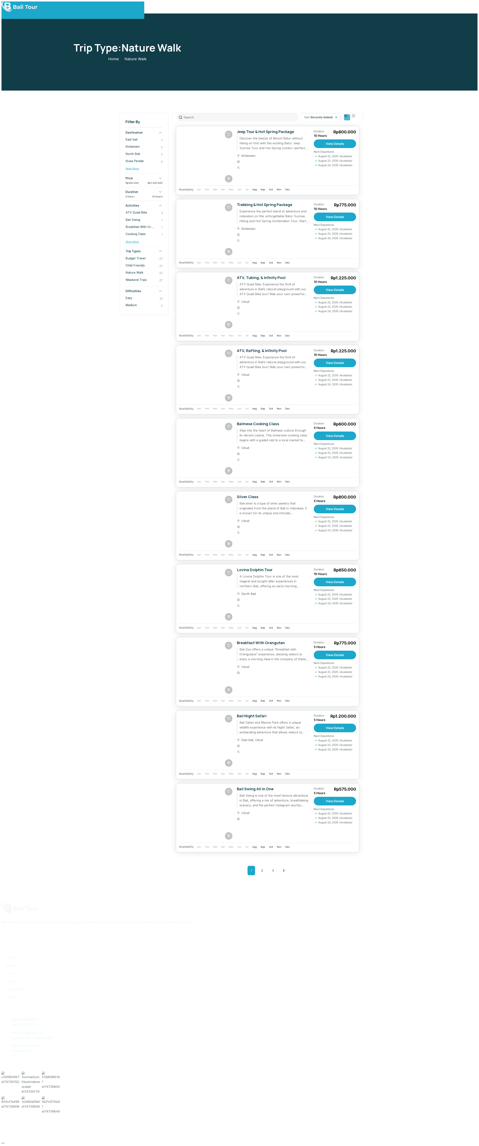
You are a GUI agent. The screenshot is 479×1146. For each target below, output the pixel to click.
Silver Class (247, 496)
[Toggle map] (228, 178)
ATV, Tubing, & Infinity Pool (261, 277)
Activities (11, 981)
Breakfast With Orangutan (261, 642)
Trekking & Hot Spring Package (264, 204)
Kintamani (248, 156)
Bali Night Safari (251, 715)
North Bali (248, 594)
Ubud (245, 302)
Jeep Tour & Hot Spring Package (265, 131)
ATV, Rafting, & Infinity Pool (262, 350)
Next (284, 870)
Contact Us (13, 997)
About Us (11, 965)
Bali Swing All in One (255, 788)
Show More (132, 168)
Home (113, 59)
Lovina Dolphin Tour (255, 569)
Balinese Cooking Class (258, 423)
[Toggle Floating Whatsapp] (2, 1143)
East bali (247, 740)
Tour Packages (15, 989)
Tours (9, 973)
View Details (335, 144)
